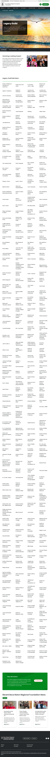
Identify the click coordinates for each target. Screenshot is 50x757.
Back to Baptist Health (5, 0)
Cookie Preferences (26, 753)
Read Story (6, 724)
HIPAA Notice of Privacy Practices (6, 753)
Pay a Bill (39, 0)
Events (8, 8)
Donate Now (45, 4)
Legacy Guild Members (13, 49)
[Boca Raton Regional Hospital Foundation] (2, 4)
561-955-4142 (17, 0)
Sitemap (2, 754)
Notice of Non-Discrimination (42, 753)
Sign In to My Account (45, 0)
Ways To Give (15, 8)
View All (5, 697)
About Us (2, 8)
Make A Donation (27, 738)
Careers (21, 0)
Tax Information (29, 746)
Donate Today (21, 49)
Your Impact (23, 8)
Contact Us (34, 738)
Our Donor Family (32, 8)
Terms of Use (21, 753)
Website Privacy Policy (15, 753)
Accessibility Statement (33, 753)
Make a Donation (41, 8)
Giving (24, 0)
